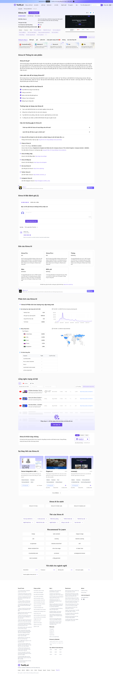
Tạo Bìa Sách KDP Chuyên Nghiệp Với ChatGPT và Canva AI (71, 620)
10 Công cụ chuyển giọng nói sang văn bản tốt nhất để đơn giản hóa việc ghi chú (24, 598)
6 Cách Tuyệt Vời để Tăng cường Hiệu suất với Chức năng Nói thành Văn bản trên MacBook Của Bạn (24, 631)
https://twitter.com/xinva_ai (39, 174)
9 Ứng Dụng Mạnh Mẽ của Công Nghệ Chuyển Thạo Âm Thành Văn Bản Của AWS (24, 657)
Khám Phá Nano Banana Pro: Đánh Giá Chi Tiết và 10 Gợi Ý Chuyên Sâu (72, 598)
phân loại (43, 5)
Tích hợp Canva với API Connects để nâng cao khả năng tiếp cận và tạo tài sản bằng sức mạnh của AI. (31, 475)
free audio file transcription (39, 594)
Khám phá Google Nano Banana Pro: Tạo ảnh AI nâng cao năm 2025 (72, 601)
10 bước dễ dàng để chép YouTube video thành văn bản (24, 661)
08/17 (56, 654)
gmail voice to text (37, 620)
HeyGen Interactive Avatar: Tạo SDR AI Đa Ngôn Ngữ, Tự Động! (72, 611)
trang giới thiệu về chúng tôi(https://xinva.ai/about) (54, 150)
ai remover (56, 553)
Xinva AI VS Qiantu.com (79, 506)
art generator (33, 543)
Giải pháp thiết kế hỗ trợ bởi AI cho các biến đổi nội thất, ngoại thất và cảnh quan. (81, 474)
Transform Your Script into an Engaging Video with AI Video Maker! (56, 594)
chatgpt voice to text (37, 619)
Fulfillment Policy (84, 590)
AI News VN (52, 631)
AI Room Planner (59, 482)
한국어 (32, 670)
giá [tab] (37, 39)
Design (33, 534)
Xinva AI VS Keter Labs (56, 506)
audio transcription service (38, 598)
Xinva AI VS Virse (33, 506)
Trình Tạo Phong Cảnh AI (85, 482)
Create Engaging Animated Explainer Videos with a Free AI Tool (56, 597)
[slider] (22, 16)
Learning (56, 538)
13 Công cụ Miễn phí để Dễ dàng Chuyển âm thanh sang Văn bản (24, 601)
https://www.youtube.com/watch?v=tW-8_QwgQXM (87, 405)
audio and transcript (37, 605)
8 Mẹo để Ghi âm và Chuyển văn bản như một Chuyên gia (24, 638)
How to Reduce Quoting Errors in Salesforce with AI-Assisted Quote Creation (56, 615)
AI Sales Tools (79, 548)
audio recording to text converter (40, 615)
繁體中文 (28, 670)
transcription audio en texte (39, 590)
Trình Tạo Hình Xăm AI (32, 32)
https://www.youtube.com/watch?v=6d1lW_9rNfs (87, 398)
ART (80, 543)
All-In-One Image (56, 548)
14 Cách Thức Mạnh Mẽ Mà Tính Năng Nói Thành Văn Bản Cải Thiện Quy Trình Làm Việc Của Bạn (24, 645)
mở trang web (25, 485)
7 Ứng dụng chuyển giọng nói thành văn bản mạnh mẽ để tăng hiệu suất (24, 594)
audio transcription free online (39, 602)
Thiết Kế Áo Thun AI (47, 30)
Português (40, 670)
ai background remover (79, 553)
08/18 (51, 654)
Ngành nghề (63, 5)
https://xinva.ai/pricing (39, 168)
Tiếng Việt (58, 670)
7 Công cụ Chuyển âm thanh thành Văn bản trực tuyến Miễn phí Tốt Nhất (24, 609)
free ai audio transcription (38, 596)
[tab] (53, 40)
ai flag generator (56, 558)
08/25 (56, 652)
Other (51, 644)
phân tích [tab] (42, 39)
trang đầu (20, 8)
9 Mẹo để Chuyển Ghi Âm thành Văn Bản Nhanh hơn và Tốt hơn (25, 613)
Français (53, 670)
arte (33, 538)
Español (44, 670)
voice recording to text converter (40, 609)
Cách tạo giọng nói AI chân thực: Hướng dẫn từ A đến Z (71, 608)
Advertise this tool (83, 37)
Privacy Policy (83, 592)
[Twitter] (81, 599)
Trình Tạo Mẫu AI (22, 32)
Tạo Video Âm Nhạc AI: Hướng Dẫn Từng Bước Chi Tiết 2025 (72, 614)
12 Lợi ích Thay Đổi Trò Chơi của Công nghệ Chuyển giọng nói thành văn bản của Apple (24, 653)
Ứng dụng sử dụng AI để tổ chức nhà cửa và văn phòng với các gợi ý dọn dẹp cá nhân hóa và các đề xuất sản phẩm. (56, 475)
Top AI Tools (52, 634)
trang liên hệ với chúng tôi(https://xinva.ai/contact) (50, 139)
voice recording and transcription (40, 617)
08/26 (51, 652)
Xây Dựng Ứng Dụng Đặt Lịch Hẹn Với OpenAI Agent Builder (71, 617)
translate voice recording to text (39, 611)
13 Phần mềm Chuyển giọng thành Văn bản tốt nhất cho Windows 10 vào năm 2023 (24, 617)
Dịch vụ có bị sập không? (54, 636)
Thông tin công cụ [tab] (22, 39)
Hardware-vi (52, 632)
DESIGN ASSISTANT (56, 543)
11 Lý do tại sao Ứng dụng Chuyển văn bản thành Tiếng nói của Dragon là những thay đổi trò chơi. (25, 624)
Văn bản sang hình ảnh (30, 34)
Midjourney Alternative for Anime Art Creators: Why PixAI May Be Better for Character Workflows (56, 605)
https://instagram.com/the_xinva (42, 180)
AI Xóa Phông (21, 34)
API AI (32, 482)
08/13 (61, 654)
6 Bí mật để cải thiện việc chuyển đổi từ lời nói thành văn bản (25, 628)
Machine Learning (80, 538)
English (19, 670)
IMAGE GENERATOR (33, 548)
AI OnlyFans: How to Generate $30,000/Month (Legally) (55, 591)
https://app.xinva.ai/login (41, 156)
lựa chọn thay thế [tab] (71, 39)
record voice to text (37, 613)
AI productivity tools (33, 553)
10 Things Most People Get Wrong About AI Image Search (56, 609)
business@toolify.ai (84, 597)
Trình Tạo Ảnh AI (40, 34)
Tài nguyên (52, 629)
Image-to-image (79, 534)
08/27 (61, 649)
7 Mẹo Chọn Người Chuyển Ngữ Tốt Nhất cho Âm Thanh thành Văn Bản (24, 620)
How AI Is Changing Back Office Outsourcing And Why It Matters (55, 619)
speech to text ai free (38, 624)
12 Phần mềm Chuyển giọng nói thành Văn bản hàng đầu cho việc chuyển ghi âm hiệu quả (24, 649)
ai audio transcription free (38, 607)
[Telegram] (83, 599)
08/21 (61, 652)
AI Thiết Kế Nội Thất (75, 482)
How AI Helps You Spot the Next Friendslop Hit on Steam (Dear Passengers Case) (56, 623)
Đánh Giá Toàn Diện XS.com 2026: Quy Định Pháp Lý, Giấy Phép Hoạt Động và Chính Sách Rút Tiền (71, 595)
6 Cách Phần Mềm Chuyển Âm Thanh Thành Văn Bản (23, 635)
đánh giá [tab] (31, 39)
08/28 (56, 649)
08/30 (51, 649)
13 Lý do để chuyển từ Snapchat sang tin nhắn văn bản (24, 591)
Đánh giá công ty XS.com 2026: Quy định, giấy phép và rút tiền (72, 591)
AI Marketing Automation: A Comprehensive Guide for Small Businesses (55, 601)
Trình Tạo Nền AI (55, 32)
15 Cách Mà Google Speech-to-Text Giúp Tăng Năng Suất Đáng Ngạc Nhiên (24, 605)
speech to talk (36, 626)
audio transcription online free (39, 600)
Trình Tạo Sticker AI (56, 30)
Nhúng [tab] (64, 39)
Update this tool (91, 37)
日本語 (35, 670)
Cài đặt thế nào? (87, 442)
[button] (78, 386)
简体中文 (23, 670)
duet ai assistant (33, 558)
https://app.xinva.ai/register (40, 162)
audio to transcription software (39, 603)
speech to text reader (38, 622)
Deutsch (48, 670)
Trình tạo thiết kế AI (28, 8)
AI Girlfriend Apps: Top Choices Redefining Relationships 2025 (55, 612)
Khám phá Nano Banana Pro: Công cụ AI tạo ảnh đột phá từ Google (72, 604)
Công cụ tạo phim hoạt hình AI (44, 32)
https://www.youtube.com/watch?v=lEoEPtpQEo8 (87, 391)
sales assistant (56, 534)
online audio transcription (38, 592)
